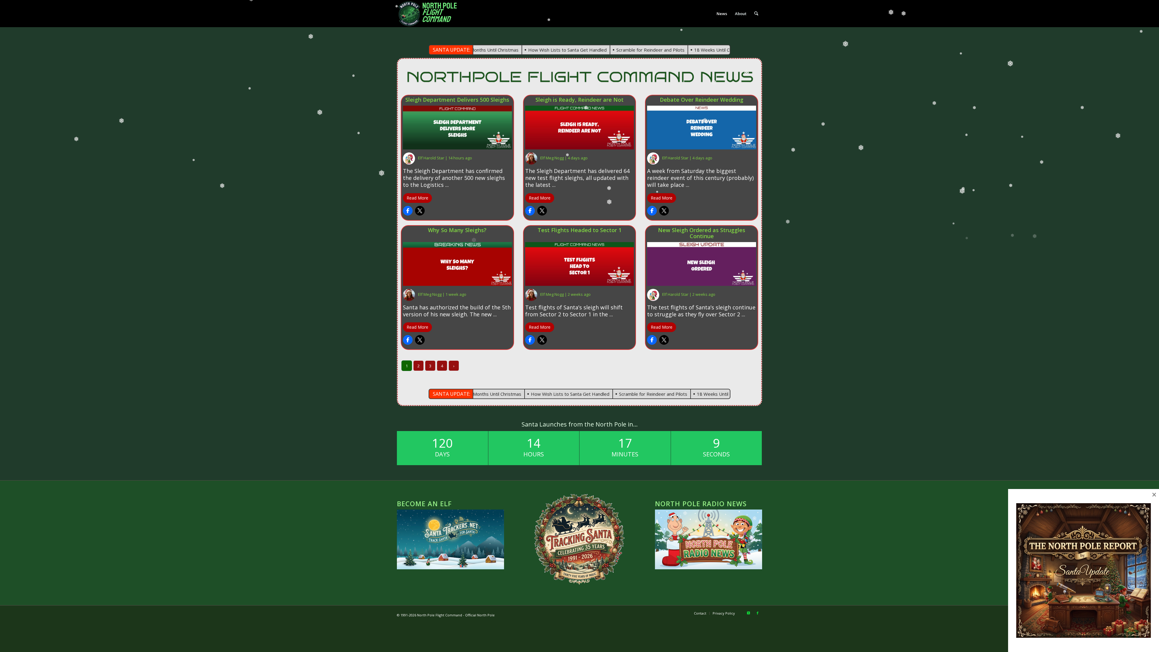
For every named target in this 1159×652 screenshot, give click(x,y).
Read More (417, 198)
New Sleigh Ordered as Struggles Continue (701, 233)
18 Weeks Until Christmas (686, 50)
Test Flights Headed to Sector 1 (579, 230)
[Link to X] (748, 613)
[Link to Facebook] (757, 613)
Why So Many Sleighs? (457, 230)
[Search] (756, 13)
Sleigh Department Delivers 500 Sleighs (457, 100)
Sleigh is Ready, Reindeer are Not (579, 100)
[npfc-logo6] (430, 13)
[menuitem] (722, 13)
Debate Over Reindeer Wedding (701, 100)
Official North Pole (480, 615)
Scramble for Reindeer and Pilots (616, 50)
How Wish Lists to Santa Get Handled (533, 50)
